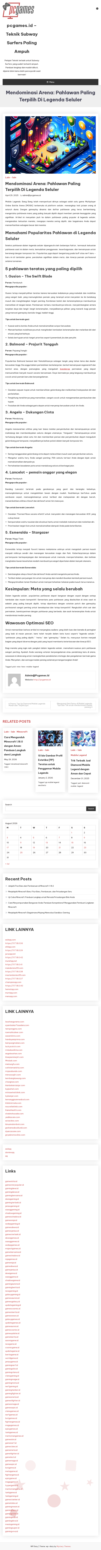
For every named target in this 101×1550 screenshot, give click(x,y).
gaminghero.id (11, 1510)
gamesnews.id (12, 1315)
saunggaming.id (12, 1209)
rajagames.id (11, 1259)
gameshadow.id (12, 1255)
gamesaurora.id (12, 1298)
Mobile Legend (79, 755)
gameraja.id (10, 1262)
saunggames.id (12, 1241)
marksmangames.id (14, 1436)
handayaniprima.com (15, 1039)
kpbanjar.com (11, 1096)
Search (8, 804)
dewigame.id (11, 1273)
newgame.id (10, 1344)
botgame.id (10, 1467)
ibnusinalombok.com (14, 1124)
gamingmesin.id (12, 1506)
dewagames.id (12, 1238)
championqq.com (13, 982)
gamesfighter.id (12, 1400)
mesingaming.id (12, 1524)
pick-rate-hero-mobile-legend (25, 667)
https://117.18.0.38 (14, 971)
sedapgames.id (12, 1245)
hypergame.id (11, 1485)
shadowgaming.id (13, 1213)
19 (34, 847)
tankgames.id (11, 1432)
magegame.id (11, 1482)
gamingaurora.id (12, 1284)
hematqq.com (11, 989)
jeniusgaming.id (12, 1206)
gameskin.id (10, 1439)
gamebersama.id (13, 1252)
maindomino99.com (14, 968)
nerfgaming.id (11, 1386)
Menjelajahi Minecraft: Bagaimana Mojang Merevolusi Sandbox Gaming (39, 913)
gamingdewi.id (11, 1188)
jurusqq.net (10, 954)
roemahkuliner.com (14, 1032)
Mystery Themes (64, 1546)
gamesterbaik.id (13, 1234)
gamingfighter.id (12, 1393)
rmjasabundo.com (13, 1071)
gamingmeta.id (12, 1383)
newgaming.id (11, 1291)
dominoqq (9, 1152)
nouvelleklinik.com (13, 1106)
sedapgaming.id (12, 1224)
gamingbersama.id (13, 1195)
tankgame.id (11, 1492)
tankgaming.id (11, 1496)
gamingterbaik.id (13, 1202)
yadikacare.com (12, 1117)
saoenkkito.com (12, 1036)
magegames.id (12, 1425)
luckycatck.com (12, 1046)
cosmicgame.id (12, 1347)
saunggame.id (11, 1277)
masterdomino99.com (15, 975)
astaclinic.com (12, 1120)
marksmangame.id (13, 1489)
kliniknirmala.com (13, 1103)
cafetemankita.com (14, 1067)
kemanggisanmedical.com (17, 1099)
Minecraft (22, 731)
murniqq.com (11, 993)
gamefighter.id (12, 1453)
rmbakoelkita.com (13, 1050)
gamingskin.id (11, 1368)
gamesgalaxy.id (12, 1301)
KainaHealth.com (13, 1110)
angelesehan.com (13, 1053)
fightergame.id (12, 1475)
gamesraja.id (11, 1220)
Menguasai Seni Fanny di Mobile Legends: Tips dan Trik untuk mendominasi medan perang (74, 705)
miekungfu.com (12, 1064)
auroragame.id (11, 1340)
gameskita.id (11, 1181)
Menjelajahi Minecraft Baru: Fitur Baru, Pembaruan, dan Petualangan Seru (40, 891)
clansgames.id (12, 1411)
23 (85, 847)
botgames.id (11, 1418)
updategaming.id (13, 1305)
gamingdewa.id (12, 1192)
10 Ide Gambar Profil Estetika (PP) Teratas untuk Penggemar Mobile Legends (50, 764)
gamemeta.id (11, 1450)
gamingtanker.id (12, 1390)
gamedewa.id (11, 1266)
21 (60, 847)
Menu (51, 82)
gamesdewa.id (12, 1227)
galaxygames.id (12, 1319)
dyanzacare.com (13, 1131)
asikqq (8, 1149)
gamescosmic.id (12, 1308)
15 (72, 842)
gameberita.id (11, 1337)
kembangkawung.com (15, 1078)
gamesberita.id (12, 1312)
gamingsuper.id (12, 1528)
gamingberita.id (12, 1287)
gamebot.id (10, 1457)
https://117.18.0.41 (13, 964)
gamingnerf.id (11, 1365)
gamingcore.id (11, 1513)
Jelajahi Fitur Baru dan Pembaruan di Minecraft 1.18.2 (31, 886)
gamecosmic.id (12, 1330)
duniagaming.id (12, 1199)
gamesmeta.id (12, 1397)
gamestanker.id (12, 1499)
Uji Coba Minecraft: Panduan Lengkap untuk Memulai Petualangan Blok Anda (41, 897)
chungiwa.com (12, 1082)
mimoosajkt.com (13, 1074)
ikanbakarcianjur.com (15, 1085)
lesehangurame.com (14, 1021)
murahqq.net (11, 961)
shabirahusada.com (14, 1113)
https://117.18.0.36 (14, 943)
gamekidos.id (11, 1503)
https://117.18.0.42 (14, 957)
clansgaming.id (12, 1376)
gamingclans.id (12, 1372)
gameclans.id (11, 1446)
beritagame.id (11, 1354)
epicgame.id (11, 1478)
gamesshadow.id (13, 1216)
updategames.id (12, 1323)
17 (8, 847)
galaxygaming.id (12, 1294)
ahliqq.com (10, 947)
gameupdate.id (12, 1333)
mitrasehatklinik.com (15, 1092)
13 (47, 842)
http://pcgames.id (42, 679)
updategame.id (12, 1351)
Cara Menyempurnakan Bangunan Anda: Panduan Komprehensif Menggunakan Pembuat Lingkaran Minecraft (51, 905)
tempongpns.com (13, 1029)
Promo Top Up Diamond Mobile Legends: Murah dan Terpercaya (27, 705)
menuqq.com (11, 996)
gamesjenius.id (12, 1231)
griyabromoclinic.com (15, 1135)
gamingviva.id (11, 1531)
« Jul (7, 864)
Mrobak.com (11, 1060)
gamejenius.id (11, 1269)
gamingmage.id (12, 1379)
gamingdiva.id (11, 1520)
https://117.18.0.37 (14, 978)
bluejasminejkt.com (14, 1057)
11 (21, 842)
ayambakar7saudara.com (17, 1025)
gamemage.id (11, 1460)
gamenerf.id (10, 1443)
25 (21, 852)
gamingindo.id (11, 1517)
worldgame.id (11, 1358)
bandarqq (65, 369)
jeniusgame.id (11, 1361)
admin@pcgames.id (31, 195)
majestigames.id (13, 1248)
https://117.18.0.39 (14, 950)
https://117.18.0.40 (14, 985)
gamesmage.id (12, 1404)
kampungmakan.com (14, 1043)
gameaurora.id (11, 1326)
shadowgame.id (12, 1280)
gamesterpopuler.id (14, 1185)
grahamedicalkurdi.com (16, 1128)
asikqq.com (10, 939)
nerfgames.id (11, 1414)
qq (6, 1156)
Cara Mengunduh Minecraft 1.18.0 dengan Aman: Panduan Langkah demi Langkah (15, 746)
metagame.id (11, 1471)
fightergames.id (12, 1421)
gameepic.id (11, 1464)
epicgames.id (11, 1429)
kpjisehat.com (12, 1089)
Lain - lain (10, 177)
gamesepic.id (11, 1407)
